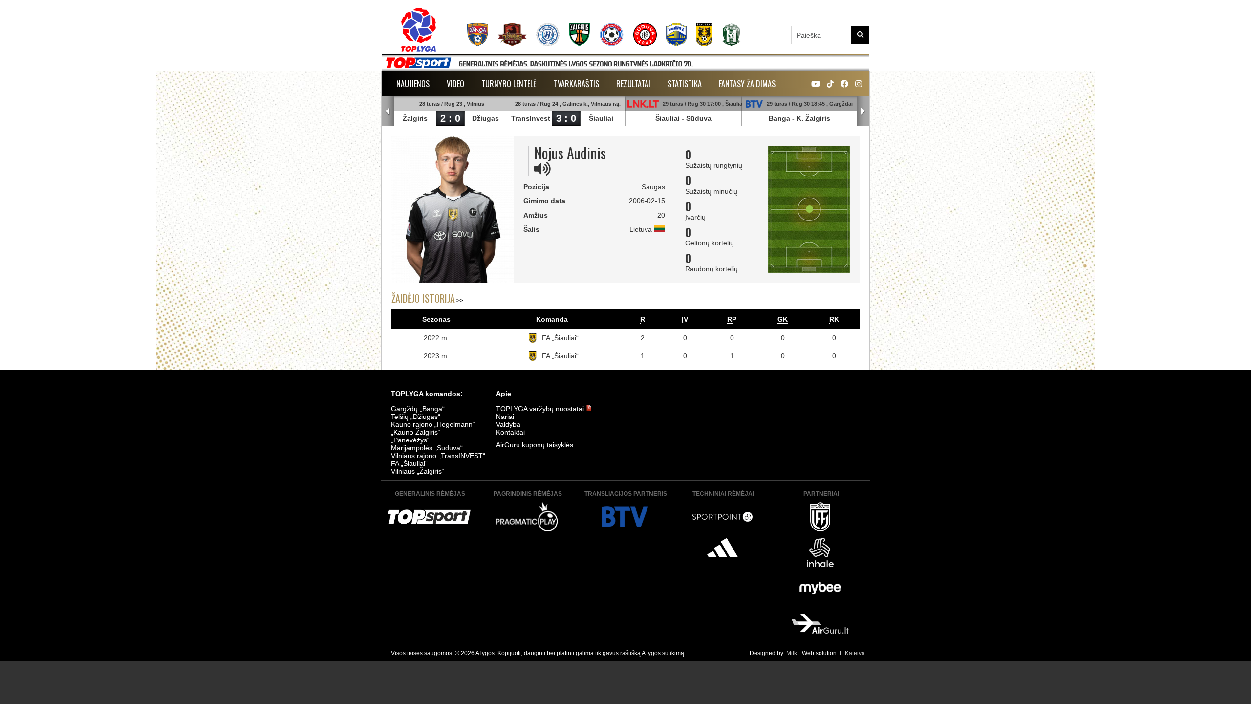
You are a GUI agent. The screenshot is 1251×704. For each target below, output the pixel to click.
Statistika (685, 83)
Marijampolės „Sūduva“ (427, 448)
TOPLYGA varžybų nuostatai (541, 409)
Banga (779, 118)
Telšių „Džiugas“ (415, 416)
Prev (388, 111)
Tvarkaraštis (576, 83)
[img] (542, 168)
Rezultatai (633, 83)
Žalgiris (415, 118)
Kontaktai (510, 432)
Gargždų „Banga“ (418, 409)
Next (863, 111)
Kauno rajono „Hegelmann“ (433, 424)
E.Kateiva (852, 653)
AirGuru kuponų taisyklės (534, 445)
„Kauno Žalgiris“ (415, 432)
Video (455, 83)
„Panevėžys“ (410, 440)
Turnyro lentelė (509, 83)
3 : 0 (566, 118)
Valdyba (508, 424)
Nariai (505, 416)
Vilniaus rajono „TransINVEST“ (438, 456)
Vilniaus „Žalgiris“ (417, 471)
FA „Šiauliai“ (560, 338)
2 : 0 (450, 118)
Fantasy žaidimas (747, 83)
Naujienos (413, 83)
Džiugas (485, 118)
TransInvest (530, 118)
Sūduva (699, 118)
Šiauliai (601, 118)
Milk (791, 653)
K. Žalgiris (813, 118)
